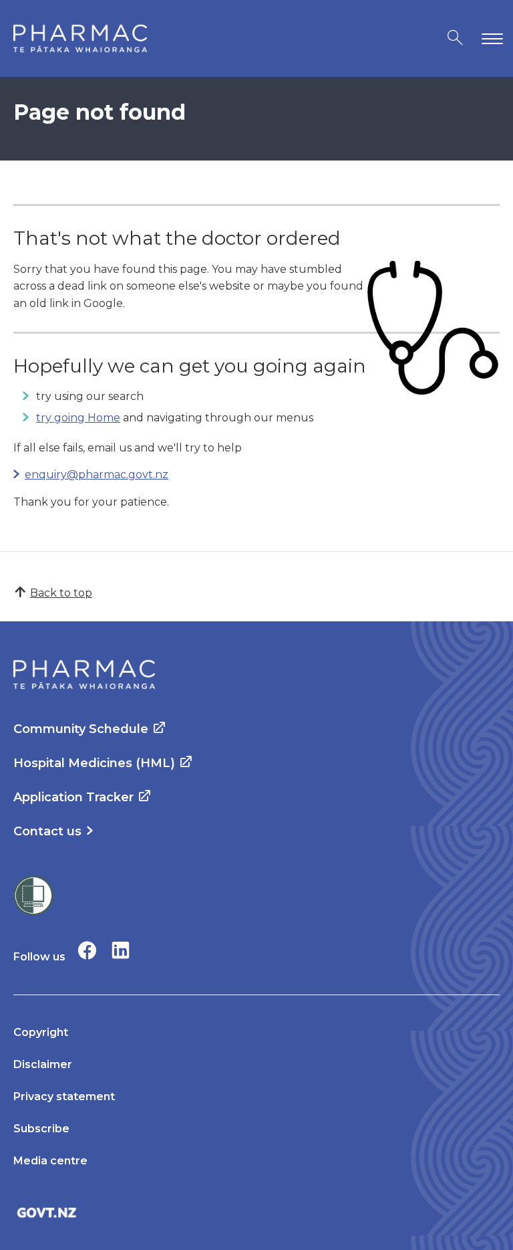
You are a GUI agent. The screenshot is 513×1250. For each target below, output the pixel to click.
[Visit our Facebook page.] (87, 950)
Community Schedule (80, 729)
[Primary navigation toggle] (490, 38)
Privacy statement (64, 1096)
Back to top (61, 593)
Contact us (47, 831)
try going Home (78, 417)
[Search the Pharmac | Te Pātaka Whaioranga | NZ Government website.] (455, 38)
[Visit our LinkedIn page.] (120, 950)
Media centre (50, 1160)
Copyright (40, 1032)
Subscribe (41, 1128)
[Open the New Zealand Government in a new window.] (256, 1212)
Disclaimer (42, 1064)
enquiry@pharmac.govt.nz (96, 474)
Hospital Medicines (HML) (94, 763)
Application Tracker (73, 797)
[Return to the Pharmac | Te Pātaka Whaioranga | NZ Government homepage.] (80, 38)
